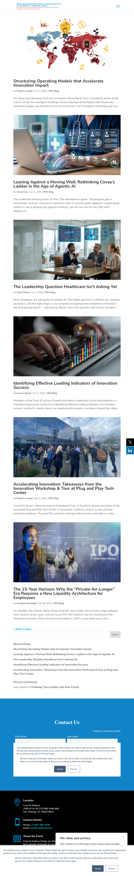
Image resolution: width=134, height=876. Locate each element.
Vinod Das (22, 191)
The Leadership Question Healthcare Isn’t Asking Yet (65, 287)
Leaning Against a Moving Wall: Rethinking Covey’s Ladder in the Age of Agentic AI (64, 184)
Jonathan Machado (26, 603)
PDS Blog (54, 90)
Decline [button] (111, 868)
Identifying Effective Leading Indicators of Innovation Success (65, 385)
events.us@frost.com (41, 828)
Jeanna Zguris (24, 393)
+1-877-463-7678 (40, 824)
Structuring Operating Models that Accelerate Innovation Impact (58, 83)
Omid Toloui (23, 292)
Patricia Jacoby (24, 90)
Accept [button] (98, 868)
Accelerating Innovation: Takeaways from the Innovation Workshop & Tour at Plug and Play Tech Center (63, 488)
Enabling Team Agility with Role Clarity (55, 687)
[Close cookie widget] (123, 837)
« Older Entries (22, 629)
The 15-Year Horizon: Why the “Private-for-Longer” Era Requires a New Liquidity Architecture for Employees (64, 593)
